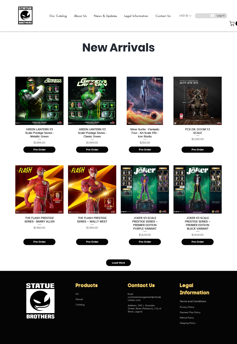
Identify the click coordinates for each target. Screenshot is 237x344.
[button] (58, 16)
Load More (118, 262)
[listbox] (185, 15)
